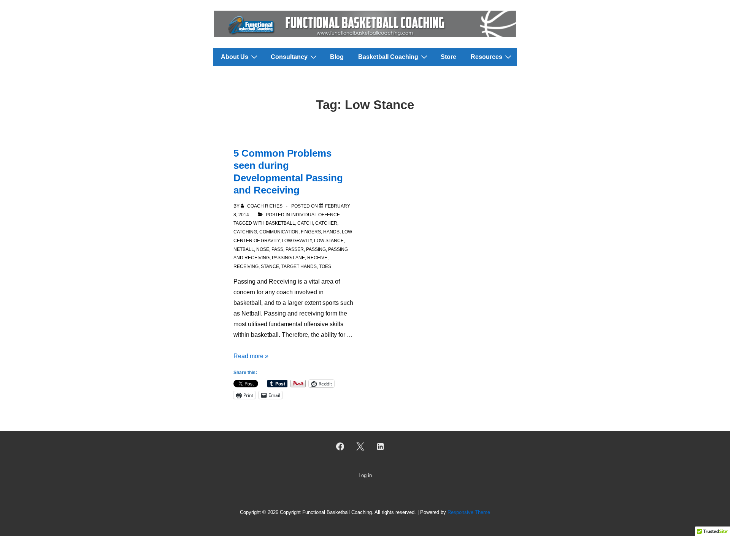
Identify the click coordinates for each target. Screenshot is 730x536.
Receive (317, 257)
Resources (486, 57)
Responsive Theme (469, 512)
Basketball (280, 223)
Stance (270, 266)
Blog (337, 57)
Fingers (311, 232)
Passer (295, 249)
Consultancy (289, 57)
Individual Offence (315, 214)
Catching (245, 232)
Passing (316, 249)
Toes (325, 266)
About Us (234, 57)
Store (448, 57)
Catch (305, 223)
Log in (365, 475)
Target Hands (299, 266)
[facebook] (340, 446)
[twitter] (360, 446)
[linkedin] (380, 446)
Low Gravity (297, 240)
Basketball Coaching (388, 57)
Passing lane (288, 257)
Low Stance (329, 240)
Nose (262, 249)
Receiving (246, 266)
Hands (331, 232)
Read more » (250, 356)
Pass (277, 249)
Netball (243, 249)
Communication (278, 232)
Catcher (326, 223)
